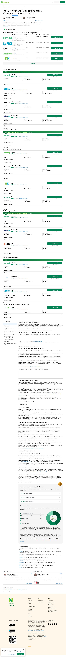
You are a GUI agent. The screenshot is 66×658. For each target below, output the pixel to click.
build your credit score (26, 461)
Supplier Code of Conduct (51, 603)
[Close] (24, 649)
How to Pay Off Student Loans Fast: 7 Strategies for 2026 (15, 589)
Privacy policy (51, 604)
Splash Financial (22, 555)
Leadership (30, 602)
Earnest (21, 551)
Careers (29, 603)
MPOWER (21, 560)
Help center (40, 600)
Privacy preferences (52, 608)
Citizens (21, 564)
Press (29, 613)
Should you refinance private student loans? (33, 366)
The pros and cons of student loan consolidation (34, 448)
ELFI (20, 559)
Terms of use (50, 600)
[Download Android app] (12, 631)
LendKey (21, 557)
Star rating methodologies (31, 610)
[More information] (24, 34)
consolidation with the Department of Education (40, 471)
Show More (5, 26)
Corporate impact (31, 605)
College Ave (21, 562)
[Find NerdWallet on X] (48, 624)
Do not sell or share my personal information (52, 611)
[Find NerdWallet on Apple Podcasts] (54, 624)
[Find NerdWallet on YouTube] (50, 624)
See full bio (29, 583)
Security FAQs (41, 602)
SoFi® (20, 554)
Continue (20, 654)
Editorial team (31, 612)
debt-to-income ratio (37, 341)
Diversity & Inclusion (32, 606)
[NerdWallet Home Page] (5, 2)
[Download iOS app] (12, 625)
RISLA (20, 567)
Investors (30, 616)
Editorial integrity (39, 20)
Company (30, 600)
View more (33, 63)
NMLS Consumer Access (32, 630)
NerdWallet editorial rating (23, 76)
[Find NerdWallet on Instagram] (52, 624)
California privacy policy (51, 607)
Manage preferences (11, 654)
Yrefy (20, 565)
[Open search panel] (52, 2)
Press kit (30, 615)
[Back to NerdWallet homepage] (4, 6)
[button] (23, 24)
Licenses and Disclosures (40, 630)
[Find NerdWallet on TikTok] (56, 624)
